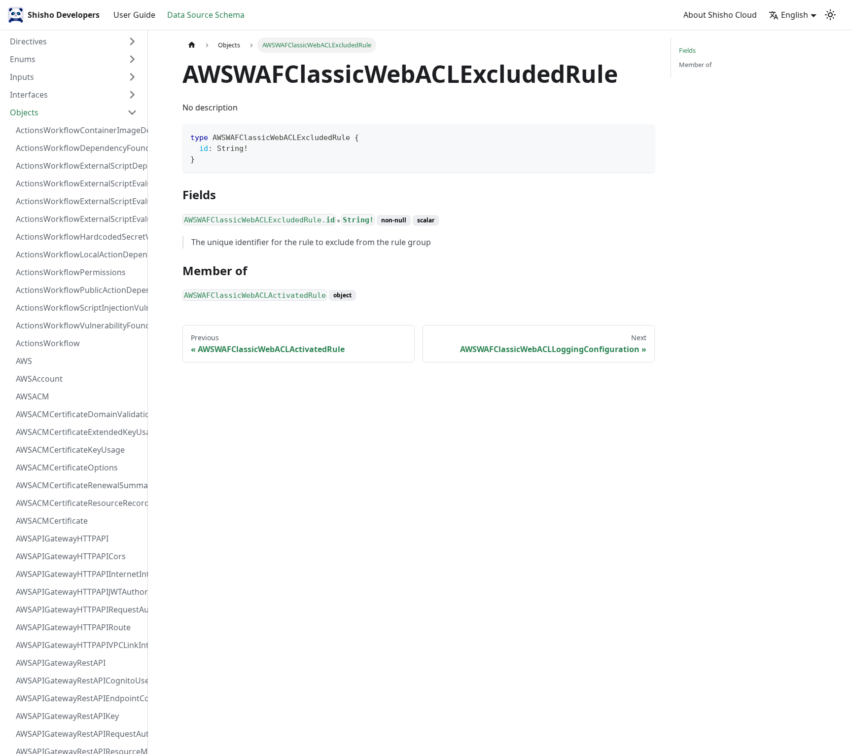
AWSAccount (39, 378)
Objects (24, 112)
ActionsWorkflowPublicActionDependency (79, 290)
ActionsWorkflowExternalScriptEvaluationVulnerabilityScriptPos (79, 201)
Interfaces (29, 94)
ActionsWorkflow (48, 343)
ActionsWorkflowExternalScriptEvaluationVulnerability (79, 219)
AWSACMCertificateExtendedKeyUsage (79, 432)
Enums (23, 59)
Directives (28, 41)
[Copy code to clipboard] (643, 136)
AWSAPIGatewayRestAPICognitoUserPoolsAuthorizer (79, 680)
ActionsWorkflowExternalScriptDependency (79, 165)
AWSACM (32, 396)
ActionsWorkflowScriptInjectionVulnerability (79, 307)
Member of (695, 64)
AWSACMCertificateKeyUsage (70, 449)
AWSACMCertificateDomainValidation (79, 414)
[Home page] (191, 45)
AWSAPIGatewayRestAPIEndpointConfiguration (79, 698)
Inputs (22, 77)
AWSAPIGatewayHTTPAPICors (71, 556)
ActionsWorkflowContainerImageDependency (79, 130)
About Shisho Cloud (720, 14)
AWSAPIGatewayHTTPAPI (62, 538)
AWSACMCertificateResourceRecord (79, 503)
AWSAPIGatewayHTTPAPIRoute (73, 627)
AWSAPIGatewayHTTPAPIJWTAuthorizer (79, 591)
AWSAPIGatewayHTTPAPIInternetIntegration (79, 574)
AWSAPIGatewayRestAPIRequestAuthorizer (79, 733)
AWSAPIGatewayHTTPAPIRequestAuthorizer (79, 609)
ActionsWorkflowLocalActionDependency (79, 254)
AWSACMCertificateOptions (67, 467)
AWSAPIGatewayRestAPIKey (67, 716)
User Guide (134, 14)
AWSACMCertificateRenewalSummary (79, 485)
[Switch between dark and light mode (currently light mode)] (830, 15)
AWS (24, 361)
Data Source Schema (206, 14)
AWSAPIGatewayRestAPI (61, 662)
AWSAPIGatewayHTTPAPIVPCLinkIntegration (79, 645)
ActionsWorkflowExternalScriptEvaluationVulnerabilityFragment (79, 183)
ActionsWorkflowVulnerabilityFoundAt (79, 325)
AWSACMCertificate (52, 520)
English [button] (794, 14)
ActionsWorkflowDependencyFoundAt (79, 148)
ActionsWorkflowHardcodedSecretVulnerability (79, 236)
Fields (687, 50)
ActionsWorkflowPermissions (71, 272)
